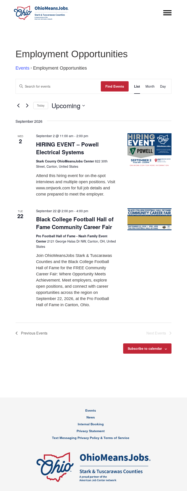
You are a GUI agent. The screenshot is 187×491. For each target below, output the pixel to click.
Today (40, 105)
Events (22, 68)
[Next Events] (27, 105)
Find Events (114, 86)
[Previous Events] (18, 105)
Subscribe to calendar (145, 348)
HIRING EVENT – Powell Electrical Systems (67, 148)
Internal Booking (91, 424)
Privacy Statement (91, 431)
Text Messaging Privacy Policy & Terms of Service (90, 438)
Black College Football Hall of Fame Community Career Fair (75, 223)
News (90, 417)
